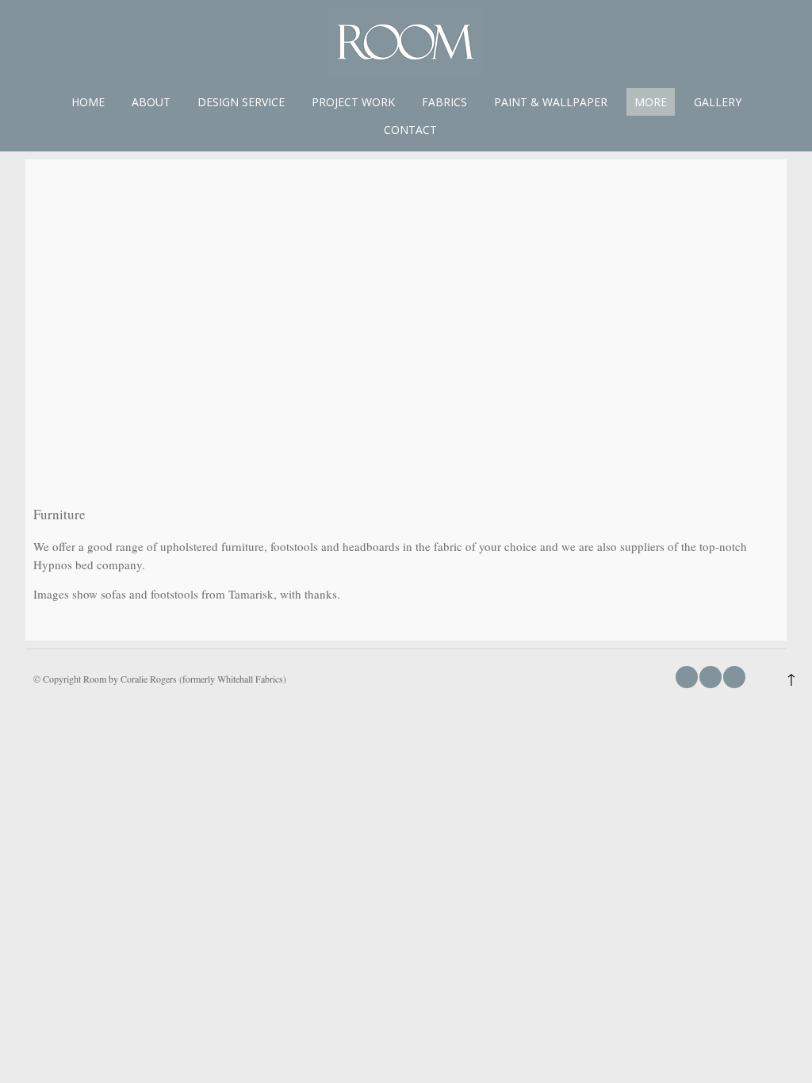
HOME (88, 101)
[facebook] (687, 677)
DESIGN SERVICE (241, 101)
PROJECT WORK (353, 101)
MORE (650, 101)
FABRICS (444, 101)
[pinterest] (734, 677)
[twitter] (710, 677)
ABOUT (151, 101)
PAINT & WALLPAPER (550, 101)
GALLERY (717, 101)
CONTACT (410, 129)
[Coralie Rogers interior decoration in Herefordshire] (406, 70)
